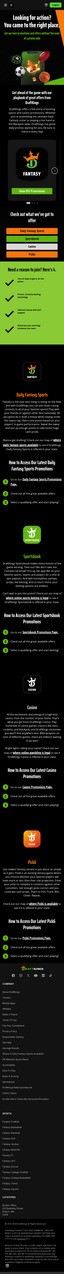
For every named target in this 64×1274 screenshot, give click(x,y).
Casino (32, 246)
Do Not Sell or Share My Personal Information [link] (25, 1099)
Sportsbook (32, 239)
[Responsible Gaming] (45, 4)
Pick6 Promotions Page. (37, 938)
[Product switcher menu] (5, 4)
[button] (13, 975)
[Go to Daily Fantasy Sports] (11, 4)
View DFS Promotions (32, 191)
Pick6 (32, 254)
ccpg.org (21, 1239)
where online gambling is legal (31, 753)
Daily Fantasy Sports (32, 231)
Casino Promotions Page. (38, 787)
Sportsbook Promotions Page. (40, 632)
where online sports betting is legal (27, 598)
